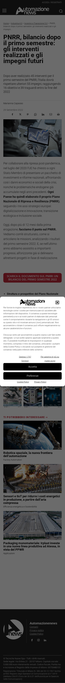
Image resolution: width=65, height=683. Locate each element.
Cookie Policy (23, 382)
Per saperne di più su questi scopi (50, 359)
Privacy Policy (40, 382)
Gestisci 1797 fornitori (25, 359)
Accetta (32, 366)
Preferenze (32, 375)
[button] (57, 302)
